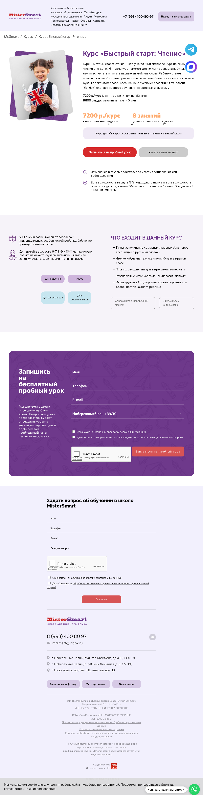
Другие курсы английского (171, 303)
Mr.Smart (11, 36)
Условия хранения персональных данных (101, 729)
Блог (75, 20)
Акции (88, 16)
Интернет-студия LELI (98, 767)
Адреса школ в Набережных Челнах (131, 303)
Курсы (29, 36)
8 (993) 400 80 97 (67, 636)
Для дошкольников (80, 297)
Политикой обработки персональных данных (120, 432)
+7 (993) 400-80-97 (138, 16)
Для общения (53, 278)
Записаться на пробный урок (110, 152)
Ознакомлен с (111, 432)
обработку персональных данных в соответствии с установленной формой (140, 437)
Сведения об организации (67, 24)
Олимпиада (127, 684)
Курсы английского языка (67, 8)
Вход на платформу (176, 16)
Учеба (79, 278)
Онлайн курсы (93, 12)
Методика (100, 16)
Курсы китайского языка (66, 12)
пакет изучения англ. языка (34, 434)
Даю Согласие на (129, 437)
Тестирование (95, 684)
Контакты (99, 20)
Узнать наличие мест (163, 152)
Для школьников (53, 297)
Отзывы (85, 20)
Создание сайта (101, 764)
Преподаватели (60, 20)
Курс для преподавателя (66, 16)
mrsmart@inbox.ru (67, 643)
